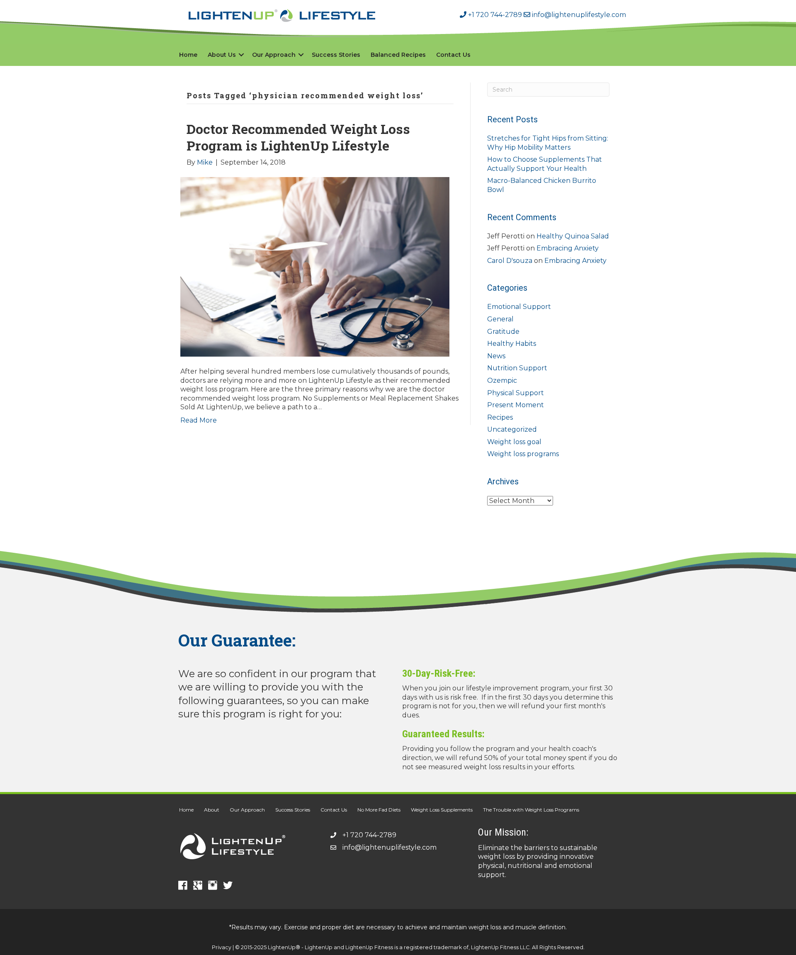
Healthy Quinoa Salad (572, 236)
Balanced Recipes (398, 54)
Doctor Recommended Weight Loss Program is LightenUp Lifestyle (298, 137)
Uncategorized (512, 429)
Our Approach (274, 54)
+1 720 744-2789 (494, 15)
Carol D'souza (509, 261)
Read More (198, 420)
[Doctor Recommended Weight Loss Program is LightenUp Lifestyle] (314, 266)
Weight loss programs (523, 454)
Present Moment (515, 405)
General (500, 319)
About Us (222, 54)
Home (188, 54)
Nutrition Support (517, 368)
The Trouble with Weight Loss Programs (531, 810)
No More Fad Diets (378, 810)
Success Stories (336, 54)
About (211, 810)
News (496, 356)
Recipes (500, 417)
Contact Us (453, 54)
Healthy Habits (511, 343)
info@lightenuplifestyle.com (578, 15)
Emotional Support (519, 307)
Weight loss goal (514, 442)
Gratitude (503, 331)
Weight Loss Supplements (442, 810)
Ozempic (502, 380)
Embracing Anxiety (567, 248)
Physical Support (515, 393)
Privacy (221, 947)
